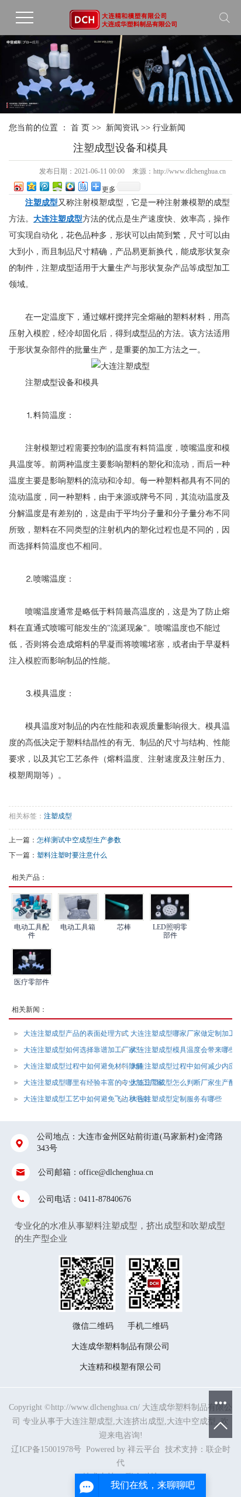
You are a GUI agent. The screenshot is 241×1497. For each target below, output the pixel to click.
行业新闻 (169, 127)
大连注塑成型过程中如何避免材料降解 (83, 1066)
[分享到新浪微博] (18, 186)
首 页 (80, 127)
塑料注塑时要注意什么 (72, 855)
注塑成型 (58, 816)
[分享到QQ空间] (31, 186)
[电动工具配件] (32, 907)
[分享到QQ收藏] (69, 186)
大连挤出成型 (139, 1421)
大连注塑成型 (88, 1421)
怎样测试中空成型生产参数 (79, 840)
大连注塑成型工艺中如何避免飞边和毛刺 (86, 1099)
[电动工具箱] (78, 907)
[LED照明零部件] (170, 907)
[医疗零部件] (32, 962)
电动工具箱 (77, 927)
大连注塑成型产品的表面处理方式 (76, 1033)
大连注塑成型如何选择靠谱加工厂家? (81, 1050)
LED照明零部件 (170, 931)
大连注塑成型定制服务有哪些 (176, 1099)
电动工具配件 (31, 931)
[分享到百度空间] (56, 186)
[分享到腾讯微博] (43, 186)
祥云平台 (144, 1449)
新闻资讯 (122, 127)
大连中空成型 (191, 1421)
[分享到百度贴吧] (82, 186)
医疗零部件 (31, 982)
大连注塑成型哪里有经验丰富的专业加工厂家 (93, 1082)
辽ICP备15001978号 (46, 1449)
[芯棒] (124, 907)
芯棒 (124, 927)
